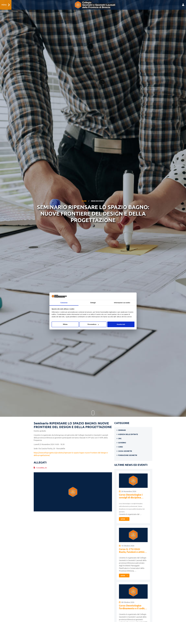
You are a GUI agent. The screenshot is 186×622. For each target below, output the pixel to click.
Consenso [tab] (63, 302)
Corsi (120, 447)
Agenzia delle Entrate (128, 434)
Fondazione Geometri (127, 455)
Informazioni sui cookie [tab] (122, 302)
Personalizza (92, 324)
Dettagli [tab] (93, 302)
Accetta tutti (121, 324)
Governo (122, 443)
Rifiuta (65, 324)
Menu (4, 5)
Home (84, 201)
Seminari (122, 430)
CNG (119, 438)
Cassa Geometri (125, 451)
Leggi (123, 519)
